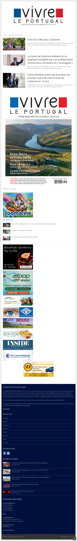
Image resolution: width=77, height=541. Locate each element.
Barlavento (6, 526)
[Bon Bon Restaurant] (18, 334)
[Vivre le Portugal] (38, 15)
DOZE (4, 514)
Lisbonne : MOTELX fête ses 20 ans (23, 491)
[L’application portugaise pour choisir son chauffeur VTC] (6, 474)
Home (4, 35)
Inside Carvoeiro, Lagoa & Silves (12, 519)
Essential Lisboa (7, 507)
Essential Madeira (8, 508)
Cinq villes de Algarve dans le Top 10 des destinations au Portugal (33, 224)
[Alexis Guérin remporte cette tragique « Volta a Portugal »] (6, 481)
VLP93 (4, 189)
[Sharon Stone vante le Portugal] (6, 233)
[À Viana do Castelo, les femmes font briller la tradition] (6, 466)
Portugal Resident (8, 525)
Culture (5, 432)
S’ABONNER (6, 409)
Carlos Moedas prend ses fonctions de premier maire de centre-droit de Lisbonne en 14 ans (48, 78)
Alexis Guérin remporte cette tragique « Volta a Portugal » (30, 477)
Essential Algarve (8, 505)
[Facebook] (4, 453)
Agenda (5, 421)
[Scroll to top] (74, 538)
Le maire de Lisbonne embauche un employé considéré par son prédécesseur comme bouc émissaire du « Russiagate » (50, 59)
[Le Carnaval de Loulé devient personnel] (6, 240)
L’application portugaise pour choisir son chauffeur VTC (30, 470)
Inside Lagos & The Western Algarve (13, 521)
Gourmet (5, 435)
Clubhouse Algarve (8, 530)
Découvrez (6, 425)
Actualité (5, 418)
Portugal (5, 442)
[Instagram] (8, 453)
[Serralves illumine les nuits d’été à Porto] (6, 487)
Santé (4, 439)
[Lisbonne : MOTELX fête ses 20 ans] (6, 493)
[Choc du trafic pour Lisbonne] (14, 50)
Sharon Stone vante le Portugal (21, 230)
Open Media (13, 536)
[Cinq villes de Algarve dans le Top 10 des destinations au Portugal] (6, 227)
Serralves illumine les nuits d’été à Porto (24, 484)
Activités (5, 428)
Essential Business (8, 510)
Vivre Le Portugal (11, 189)
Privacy (22, 536)
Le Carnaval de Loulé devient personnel (24, 237)
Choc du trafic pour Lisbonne (43, 39)
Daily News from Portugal (67, 536)
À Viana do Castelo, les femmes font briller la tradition (29, 463)
